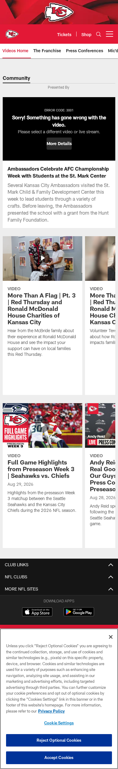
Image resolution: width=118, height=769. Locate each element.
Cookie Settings (59, 722)
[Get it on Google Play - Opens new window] (79, 614)
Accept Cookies (59, 757)
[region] (59, 698)
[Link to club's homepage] (12, 31)
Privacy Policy (51, 711)
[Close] (110, 637)
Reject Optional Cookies (59, 740)
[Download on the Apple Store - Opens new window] (37, 612)
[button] (59, 144)
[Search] (98, 34)
